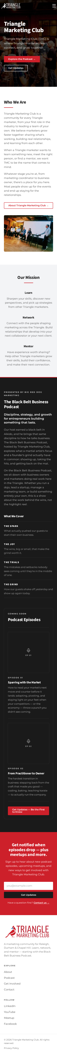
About (8, 972)
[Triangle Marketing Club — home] (11, 6)
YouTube (9, 1012)
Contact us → (41, 902)
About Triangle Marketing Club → (28, 205)
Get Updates (15, 68)
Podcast (9, 977)
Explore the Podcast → (22, 59)
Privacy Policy (11, 1048)
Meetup (9, 1018)
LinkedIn (9, 1006)
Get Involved (12, 983)
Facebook (10, 1023)
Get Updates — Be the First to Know (28, 810)
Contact (9, 989)
